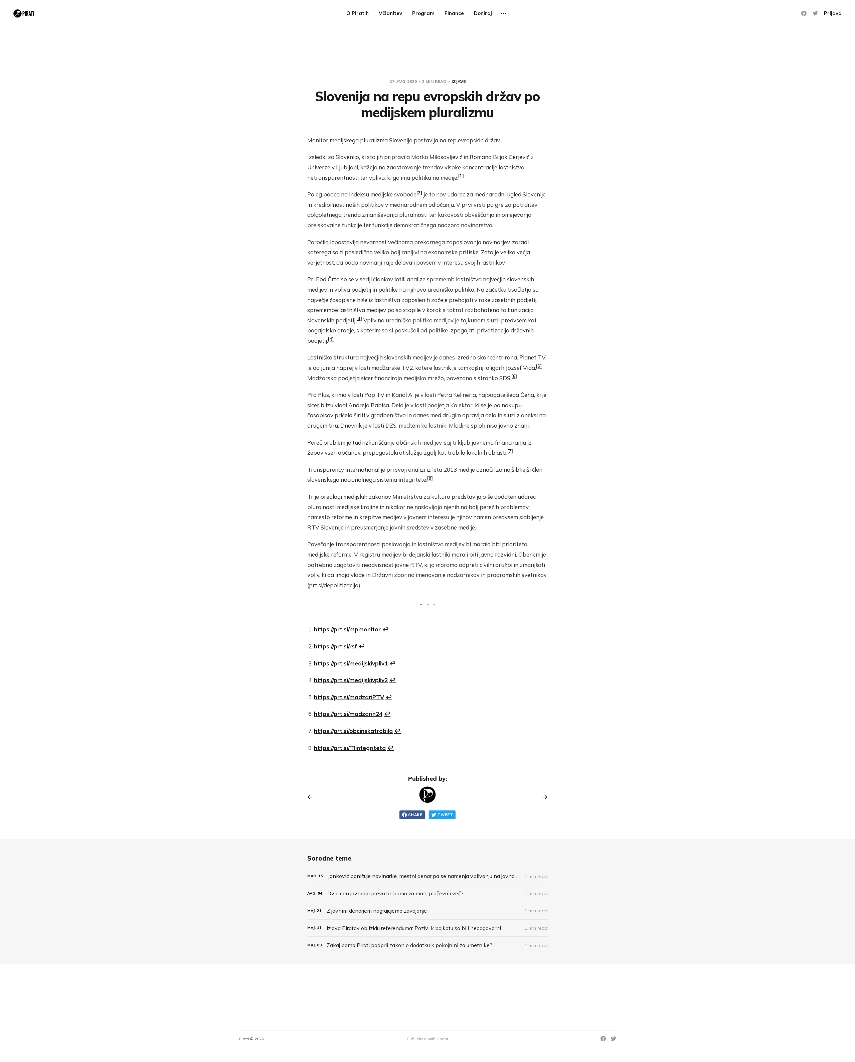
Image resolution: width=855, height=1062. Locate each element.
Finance (454, 13)
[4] (331, 339)
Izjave (459, 81)
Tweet (445, 814)
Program (423, 13)
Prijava (833, 13)
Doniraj (483, 13)
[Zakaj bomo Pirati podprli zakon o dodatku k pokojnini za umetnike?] (427, 945)
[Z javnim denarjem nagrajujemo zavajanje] (427, 910)
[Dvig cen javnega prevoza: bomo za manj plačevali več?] (427, 893)
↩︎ (385, 629)
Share (415, 814)
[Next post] (543, 797)
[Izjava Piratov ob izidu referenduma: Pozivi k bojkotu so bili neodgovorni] (427, 928)
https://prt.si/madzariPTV (349, 697)
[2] (419, 192)
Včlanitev (390, 13)
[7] (510, 451)
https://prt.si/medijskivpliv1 (351, 663)
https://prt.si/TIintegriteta (350, 747)
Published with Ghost (427, 1038)
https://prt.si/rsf (335, 646)
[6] (514, 376)
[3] (359, 318)
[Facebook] (804, 13)
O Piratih (357, 13)
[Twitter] (815, 13)
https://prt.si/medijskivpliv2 (351, 680)
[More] (504, 13)
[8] (430, 478)
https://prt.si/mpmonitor (347, 629)
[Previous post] (312, 797)
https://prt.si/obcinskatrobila (353, 730)
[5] (539, 366)
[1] (461, 175)
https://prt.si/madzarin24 (348, 713)
